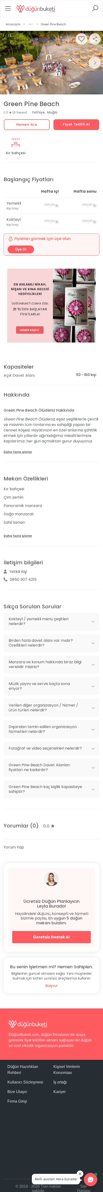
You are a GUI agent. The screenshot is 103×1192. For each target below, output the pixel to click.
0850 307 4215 (23, 579)
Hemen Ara (26, 124)
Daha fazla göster (18, 452)
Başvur (51, 985)
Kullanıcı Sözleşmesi (25, 1082)
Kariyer (59, 1092)
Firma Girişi (17, 1101)
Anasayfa (13, 24)
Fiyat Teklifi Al (76, 124)
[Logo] (36, 9)
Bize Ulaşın (17, 1092)
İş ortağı (60, 1082)
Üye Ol (20, 249)
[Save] (81, 39)
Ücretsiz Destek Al (51, 937)
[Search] (95, 10)
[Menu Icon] (8, 10)
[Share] (95, 39)
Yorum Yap (14, 847)
